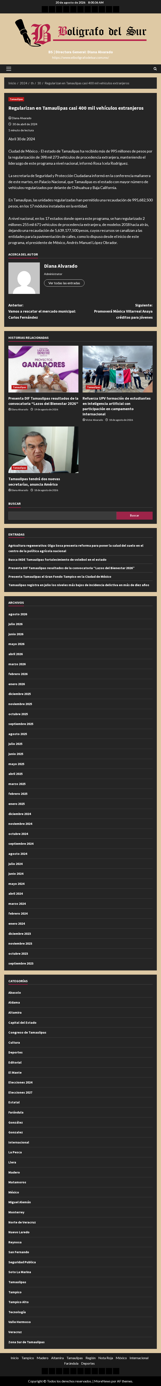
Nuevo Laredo (19, 1232)
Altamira (15, 1012)
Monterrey (16, 1212)
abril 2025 (15, 774)
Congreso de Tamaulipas (27, 1032)
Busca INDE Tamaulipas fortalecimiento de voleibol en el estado (57, 559)
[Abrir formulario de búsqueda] (155, 69)
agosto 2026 (17, 614)
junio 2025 (15, 754)
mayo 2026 (16, 644)
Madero (14, 1172)
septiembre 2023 (20, 963)
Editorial (15, 1062)
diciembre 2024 (19, 814)
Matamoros (17, 1182)
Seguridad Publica (22, 1262)
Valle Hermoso (19, 1322)
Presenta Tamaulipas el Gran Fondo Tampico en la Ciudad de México (59, 576)
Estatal (14, 1102)
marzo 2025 (17, 784)
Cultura (14, 1042)
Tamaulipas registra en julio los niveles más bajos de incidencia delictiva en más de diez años (78, 585)
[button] (8, 68)
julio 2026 (15, 624)
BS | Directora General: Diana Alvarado (80, 52)
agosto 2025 (17, 734)
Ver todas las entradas (64, 283)
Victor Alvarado (94, 419)
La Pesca (15, 1152)
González (15, 1122)
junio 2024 (15, 873)
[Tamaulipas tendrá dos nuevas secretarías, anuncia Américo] (43, 449)
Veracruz (15, 1332)
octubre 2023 (18, 953)
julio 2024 (15, 864)
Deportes (15, 1052)
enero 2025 (16, 804)
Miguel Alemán (19, 1202)
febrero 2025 (17, 793)
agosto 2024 (17, 853)
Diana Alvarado (21, 118)
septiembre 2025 (20, 724)
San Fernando (18, 1252)
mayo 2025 (16, 764)
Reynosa (15, 1242)
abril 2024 (15, 893)
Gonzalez (15, 1132)
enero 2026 (16, 684)
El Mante (15, 1072)
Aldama (14, 1002)
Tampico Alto (18, 1302)
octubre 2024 (18, 834)
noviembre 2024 (20, 823)
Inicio (15, 1358)
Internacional (18, 1142)
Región (91, 1358)
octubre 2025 (18, 714)
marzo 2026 (17, 664)
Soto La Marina (19, 1272)
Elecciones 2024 (20, 1082)
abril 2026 (15, 654)
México (13, 1192)
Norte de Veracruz (22, 1222)
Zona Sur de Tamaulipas (26, 1342)
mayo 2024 (16, 883)
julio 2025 (15, 744)
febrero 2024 (17, 913)
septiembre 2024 (20, 843)
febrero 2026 (17, 674)
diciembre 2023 (19, 933)
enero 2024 (16, 923)
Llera (12, 1162)
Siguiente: (123, 311)
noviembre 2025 (20, 704)
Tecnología (17, 1312)
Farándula (15, 1112)
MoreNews (102, 1381)
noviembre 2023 (20, 943)
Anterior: (42, 311)
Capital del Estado (22, 1022)
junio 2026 (15, 634)
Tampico (15, 1292)
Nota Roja (105, 1358)
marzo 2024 (17, 903)
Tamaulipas (16, 99)
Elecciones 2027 (20, 1092)
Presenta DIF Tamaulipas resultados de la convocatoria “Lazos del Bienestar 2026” (71, 568)
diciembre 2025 (19, 694)
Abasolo (14, 992)
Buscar (14, 503)
